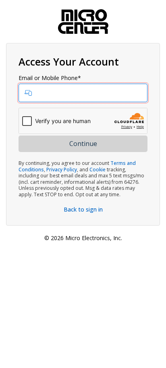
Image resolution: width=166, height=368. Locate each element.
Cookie (97, 169)
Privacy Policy (61, 169)
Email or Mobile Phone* (50, 78)
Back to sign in (83, 209)
